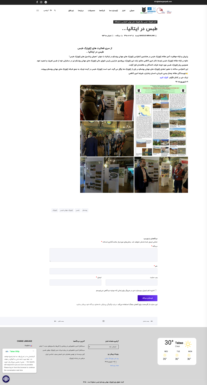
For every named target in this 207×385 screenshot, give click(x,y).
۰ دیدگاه (117, 36)
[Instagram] (41, 2)
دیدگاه (154, 246)
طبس (77, 210)
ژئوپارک (55, 210)
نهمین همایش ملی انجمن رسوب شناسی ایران (60, 354)
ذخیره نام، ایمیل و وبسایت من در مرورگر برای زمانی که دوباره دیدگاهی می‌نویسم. (125, 290)
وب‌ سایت (153, 277)
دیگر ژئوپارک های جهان (135, 22)
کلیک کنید (164, 77)
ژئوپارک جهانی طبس (66, 210)
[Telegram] (45, 2)
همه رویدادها (114, 366)
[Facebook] (37, 2)
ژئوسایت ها (113, 10)
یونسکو (85, 210)
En (51, 10)
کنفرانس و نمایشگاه (121, 22)
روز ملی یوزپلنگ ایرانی (112, 358)
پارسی (46, 10)
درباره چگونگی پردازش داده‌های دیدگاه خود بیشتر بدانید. (96, 304)
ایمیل (98, 277)
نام (155, 266)
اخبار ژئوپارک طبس (150, 22)
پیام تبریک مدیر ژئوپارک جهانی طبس (54, 350)
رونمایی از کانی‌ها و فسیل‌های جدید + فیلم (52, 346)
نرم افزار (71, 10)
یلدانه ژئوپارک (73, 358)
